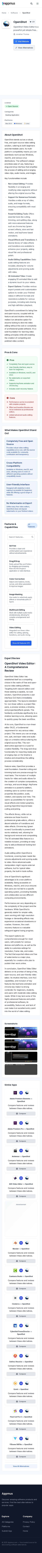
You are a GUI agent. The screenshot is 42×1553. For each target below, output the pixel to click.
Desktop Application (12, 115)
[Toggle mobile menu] (37, 3)
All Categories (8, 1522)
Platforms (6, 1526)
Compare (22, 1113)
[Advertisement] (21, 74)
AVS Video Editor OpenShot (21, 1184)
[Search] (31, 3)
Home (4, 13)
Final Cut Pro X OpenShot (21, 1417)
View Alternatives (25, 48)
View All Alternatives (21, 1466)
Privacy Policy (29, 1522)
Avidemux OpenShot (21, 1156)
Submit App (7, 1531)
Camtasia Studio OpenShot (21, 1276)
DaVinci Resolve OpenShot (21, 1362)
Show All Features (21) (21, 643)
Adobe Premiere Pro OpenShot (21, 1129)
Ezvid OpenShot (21, 1389)
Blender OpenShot (21, 1249)
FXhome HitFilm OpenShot (21, 1444)
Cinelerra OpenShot (21, 1304)
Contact (26, 1526)
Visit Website (23, 41)
